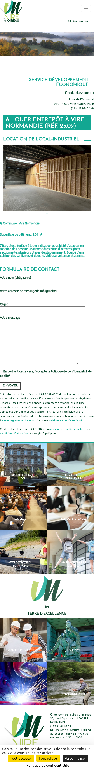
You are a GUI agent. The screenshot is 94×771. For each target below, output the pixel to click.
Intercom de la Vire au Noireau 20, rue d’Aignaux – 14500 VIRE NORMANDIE (70, 718)
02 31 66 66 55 (61, 726)
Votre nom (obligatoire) (15, 277)
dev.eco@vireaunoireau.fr (18, 420)
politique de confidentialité (65, 420)
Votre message (10, 317)
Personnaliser (75, 758)
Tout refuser (48, 758)
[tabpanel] (47, 178)
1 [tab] (47, 214)
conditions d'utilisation (14, 433)
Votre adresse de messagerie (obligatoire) (28, 291)
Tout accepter (21, 758)
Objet (4, 304)
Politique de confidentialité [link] (47, 765)
